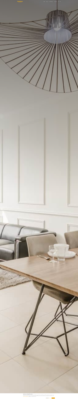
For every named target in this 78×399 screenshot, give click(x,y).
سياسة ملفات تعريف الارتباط (25, 396)
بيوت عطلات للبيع (51, 1)
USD (60, 1)
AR (58, 1)
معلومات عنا (55, 1)
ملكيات (44, 1)
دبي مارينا (47, 1)
